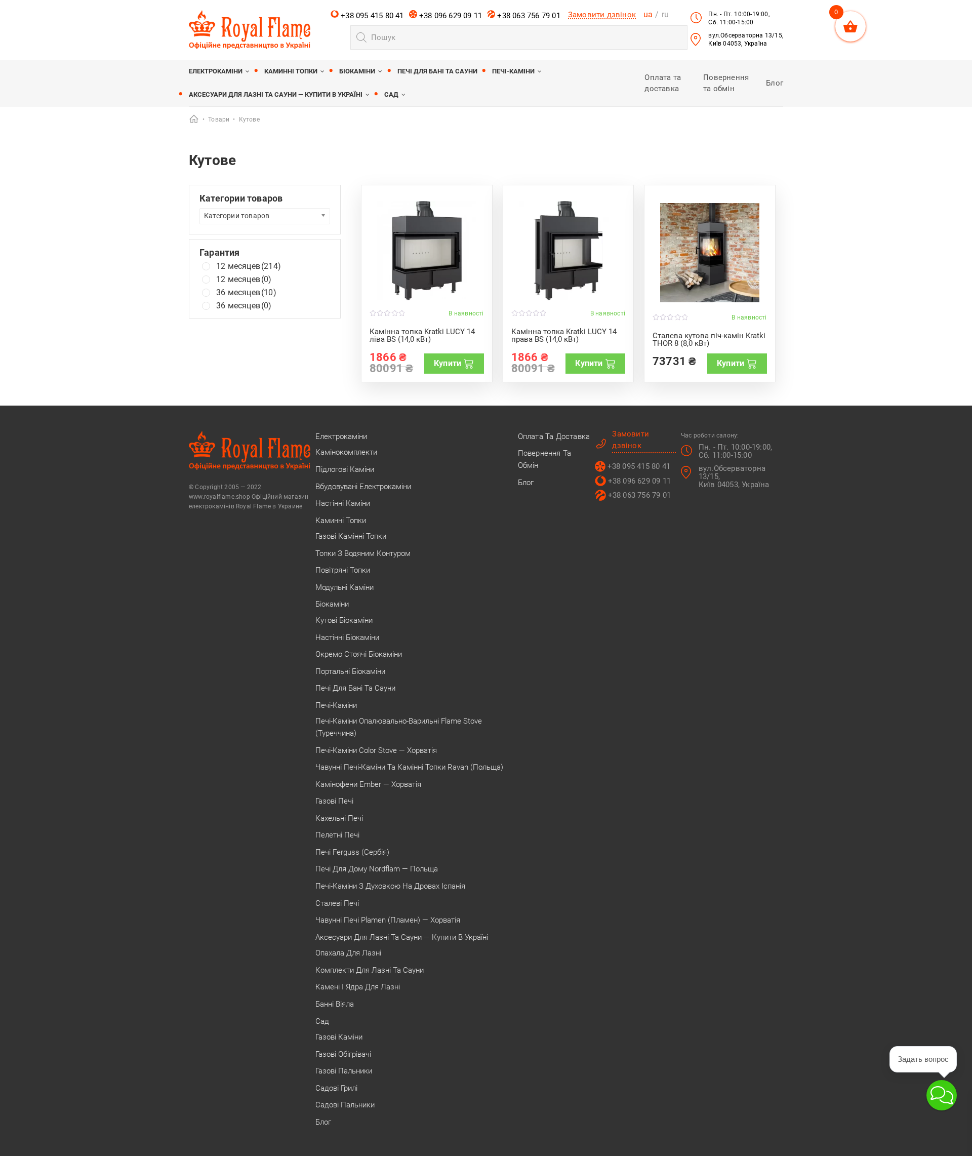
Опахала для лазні (348, 953)
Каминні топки (290, 71)
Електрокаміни (215, 71)
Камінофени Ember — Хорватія (368, 784)
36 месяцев (246, 293)
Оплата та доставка (554, 436)
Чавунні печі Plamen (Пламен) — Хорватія (387, 920)
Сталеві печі (337, 903)
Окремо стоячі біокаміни (358, 654)
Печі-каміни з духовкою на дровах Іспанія (390, 886)
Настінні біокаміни (347, 637)
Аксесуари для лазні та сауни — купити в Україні (275, 94)
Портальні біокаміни (350, 671)
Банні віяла (334, 1004)
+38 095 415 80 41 (371, 15)
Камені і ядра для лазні (357, 986)
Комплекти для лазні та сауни (369, 970)
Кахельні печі (339, 818)
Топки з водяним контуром (363, 553)
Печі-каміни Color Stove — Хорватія (376, 750)
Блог (774, 83)
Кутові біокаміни (344, 620)
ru (665, 14)
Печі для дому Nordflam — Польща (376, 868)
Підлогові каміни (344, 469)
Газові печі (334, 801)
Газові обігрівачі (343, 1054)
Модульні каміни (344, 587)
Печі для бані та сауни (437, 71)
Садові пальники (345, 1104)
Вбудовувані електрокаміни (363, 486)
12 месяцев (248, 266)
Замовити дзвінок (602, 14)
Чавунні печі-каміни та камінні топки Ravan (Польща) (409, 767)
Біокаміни (357, 71)
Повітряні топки (342, 570)
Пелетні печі (337, 835)
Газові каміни (338, 1037)
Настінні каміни (342, 503)
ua (648, 14)
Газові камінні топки (350, 536)
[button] (941, 1095)
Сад (391, 94)
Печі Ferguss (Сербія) (352, 852)
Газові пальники (343, 1070)
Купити (447, 363)
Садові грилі (336, 1088)
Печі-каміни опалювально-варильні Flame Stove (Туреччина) (398, 727)
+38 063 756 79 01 (527, 15)
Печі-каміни (513, 71)
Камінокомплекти (346, 452)
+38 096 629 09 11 (449, 15)
